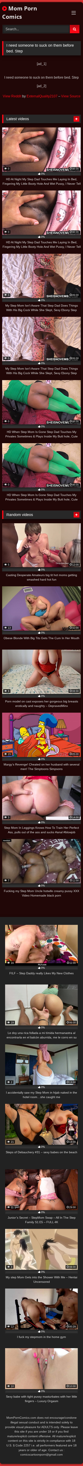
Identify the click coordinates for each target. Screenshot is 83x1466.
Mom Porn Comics (19, 12)
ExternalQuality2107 (42, 96)
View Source (70, 96)
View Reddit (12, 96)
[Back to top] (69, 1453)
